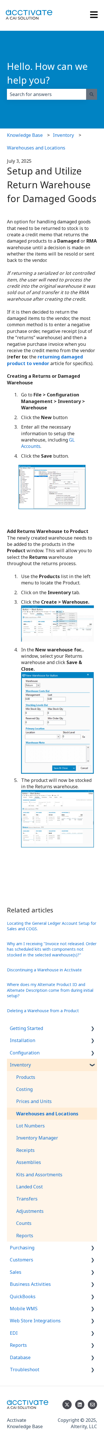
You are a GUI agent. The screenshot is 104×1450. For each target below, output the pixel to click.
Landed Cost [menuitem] (29, 1187)
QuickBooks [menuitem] (23, 1296)
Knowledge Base (25, 135)
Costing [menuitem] (24, 1089)
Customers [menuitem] (21, 1260)
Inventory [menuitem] (20, 1065)
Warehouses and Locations (36, 148)
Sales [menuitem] (15, 1272)
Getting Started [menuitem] (26, 1028)
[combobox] (46, 94)
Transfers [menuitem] (27, 1199)
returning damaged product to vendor (45, 360)
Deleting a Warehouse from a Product (43, 1010)
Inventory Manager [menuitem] (37, 1138)
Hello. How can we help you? (47, 73)
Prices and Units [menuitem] (34, 1101)
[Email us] (92, 1404)
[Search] (91, 94)
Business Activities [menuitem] (30, 1284)
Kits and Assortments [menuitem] (39, 1174)
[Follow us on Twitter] (67, 1404)
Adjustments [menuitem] (30, 1211)
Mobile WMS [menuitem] (24, 1308)
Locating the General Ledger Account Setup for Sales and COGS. (51, 926)
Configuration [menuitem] (25, 1053)
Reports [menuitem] (24, 1235)
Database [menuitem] (20, 1357)
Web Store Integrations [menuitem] (35, 1320)
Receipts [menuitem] (25, 1150)
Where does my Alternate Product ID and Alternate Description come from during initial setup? (50, 990)
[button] (92, 1029)
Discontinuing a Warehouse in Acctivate (44, 970)
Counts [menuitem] (23, 1223)
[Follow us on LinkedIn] (79, 1404)
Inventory (63, 135)
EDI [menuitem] (14, 1333)
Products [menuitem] (25, 1077)
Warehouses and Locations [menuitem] (47, 1113)
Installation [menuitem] (22, 1040)
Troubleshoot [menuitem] (24, 1369)
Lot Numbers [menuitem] (30, 1126)
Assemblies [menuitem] (28, 1162)
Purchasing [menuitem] (22, 1247)
